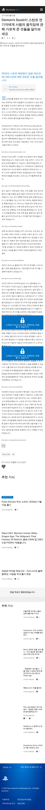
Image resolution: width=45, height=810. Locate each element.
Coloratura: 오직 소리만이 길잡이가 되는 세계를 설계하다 (33, 632)
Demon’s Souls (6, 454)
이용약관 (5, 799)
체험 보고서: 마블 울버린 (32, 688)
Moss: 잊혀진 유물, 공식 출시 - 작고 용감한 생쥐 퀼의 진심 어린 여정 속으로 (33, 651)
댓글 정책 (21, 803)
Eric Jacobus (13, 87)
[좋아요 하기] (16, 510)
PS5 (13, 454)
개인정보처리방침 (24, 799)
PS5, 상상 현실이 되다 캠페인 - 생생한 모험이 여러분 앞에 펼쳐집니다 (32, 709)
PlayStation (12, 10)
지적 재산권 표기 (8, 803)
